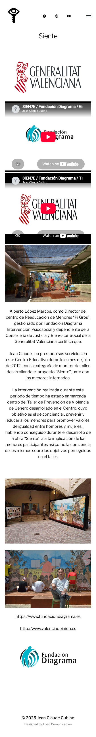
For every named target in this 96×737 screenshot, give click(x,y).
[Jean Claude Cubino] (13, 16)
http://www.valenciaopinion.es (48, 628)
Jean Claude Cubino (55, 717)
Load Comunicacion (57, 724)
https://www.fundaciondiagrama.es (48, 616)
